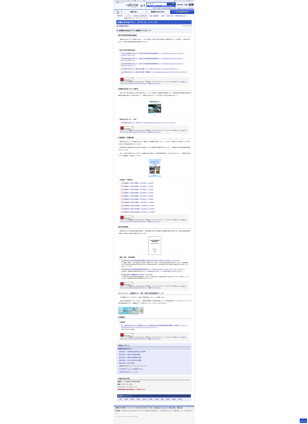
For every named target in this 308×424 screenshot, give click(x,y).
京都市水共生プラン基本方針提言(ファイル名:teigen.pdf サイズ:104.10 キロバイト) (151, 68)
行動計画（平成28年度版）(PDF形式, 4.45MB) (139, 212)
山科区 (150, 399)
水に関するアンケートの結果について (131, 369)
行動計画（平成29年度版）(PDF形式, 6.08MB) (139, 208)
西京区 (174, 399)
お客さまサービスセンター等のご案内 (185, 8)
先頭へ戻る (303, 421)
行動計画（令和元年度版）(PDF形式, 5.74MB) (138, 202)
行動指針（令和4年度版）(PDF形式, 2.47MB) (138, 192)
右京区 (168, 399)
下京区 (157, 399)
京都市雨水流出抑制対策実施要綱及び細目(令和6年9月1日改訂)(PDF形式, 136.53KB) (151, 260)
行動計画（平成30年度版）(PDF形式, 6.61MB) (139, 205)
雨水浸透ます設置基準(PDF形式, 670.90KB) (138, 274)
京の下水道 (170, 15)
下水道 (162, 15)
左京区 (132, 399)
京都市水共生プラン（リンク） (129, 371)
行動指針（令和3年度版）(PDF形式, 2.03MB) (138, 196)
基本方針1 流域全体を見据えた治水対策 (132, 351)
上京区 (126, 399)
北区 (120, 399)
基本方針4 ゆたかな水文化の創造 (130, 360)
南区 (162, 399)
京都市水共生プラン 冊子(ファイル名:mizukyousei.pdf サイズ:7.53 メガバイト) (150, 122)
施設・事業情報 (154, 15)
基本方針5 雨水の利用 (126, 363)
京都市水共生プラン (180, 15)
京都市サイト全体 (167, 6)
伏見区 (180, 399)
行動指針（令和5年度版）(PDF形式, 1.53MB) (138, 189)
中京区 (138, 399)
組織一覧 (179, 407)
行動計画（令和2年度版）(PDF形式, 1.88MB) (138, 199)
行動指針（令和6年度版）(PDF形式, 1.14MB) (138, 186)
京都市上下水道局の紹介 (140, 15)
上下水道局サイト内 (155, 6)
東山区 (144, 399)
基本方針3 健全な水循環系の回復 (130, 357)
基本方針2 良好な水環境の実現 (129, 354)
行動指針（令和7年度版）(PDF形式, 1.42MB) (138, 183)
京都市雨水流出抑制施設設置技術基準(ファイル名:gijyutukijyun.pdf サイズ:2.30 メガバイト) (154, 269)
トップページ (127, 15)
